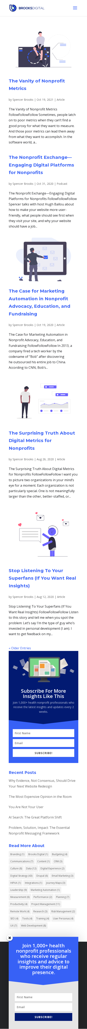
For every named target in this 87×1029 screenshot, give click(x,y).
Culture (16, 868)
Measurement (20, 897)
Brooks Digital (38, 854)
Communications (21, 861)
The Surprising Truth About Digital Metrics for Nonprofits (42, 440)
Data (31, 868)
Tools (27, 918)
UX (13, 925)
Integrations (33, 883)
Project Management (45, 904)
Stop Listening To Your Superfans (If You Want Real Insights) (42, 578)
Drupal (42, 875)
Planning (62, 897)
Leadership (18, 890)
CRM (58, 861)
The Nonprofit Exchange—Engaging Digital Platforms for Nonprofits (41, 165)
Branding (17, 854)
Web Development (33, 925)
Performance (43, 897)
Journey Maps (55, 883)
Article (61, 100)
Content (43, 861)
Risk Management (63, 911)
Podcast (62, 184)
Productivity (18, 904)
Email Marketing (62, 875)
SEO (14, 918)
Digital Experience (52, 868)
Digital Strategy (21, 875)
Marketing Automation (45, 890)
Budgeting (59, 854)
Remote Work (19, 911)
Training (42, 918)
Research (40, 911)
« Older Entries (20, 648)
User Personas (63, 918)
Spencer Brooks (23, 100)
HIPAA (15, 883)
